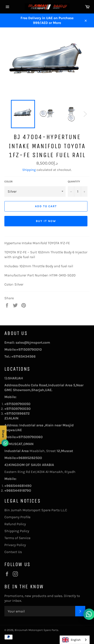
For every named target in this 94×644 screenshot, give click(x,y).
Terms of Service (17, 538)
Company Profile (17, 517)
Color (8, 181)
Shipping (29, 170)
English (76, 639)
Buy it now (46, 221)
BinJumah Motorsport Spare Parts (36, 630)
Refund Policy (15, 524)
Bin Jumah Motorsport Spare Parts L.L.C (35, 510)
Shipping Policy (16, 531)
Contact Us (13, 552)
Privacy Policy (15, 545)
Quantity (74, 181)
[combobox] (75, 640)
